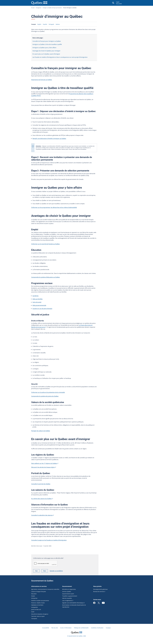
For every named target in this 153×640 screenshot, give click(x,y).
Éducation (34, 593)
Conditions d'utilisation (97, 628)
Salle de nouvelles (67, 598)
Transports (34, 618)
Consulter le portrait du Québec (40, 484)
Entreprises (34, 598)
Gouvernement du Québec (42, 581)
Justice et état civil (36, 609)
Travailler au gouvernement (69, 596)
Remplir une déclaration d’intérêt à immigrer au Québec (49, 138)
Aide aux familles (38, 299)
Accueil (32, 7)
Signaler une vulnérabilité (72, 603)
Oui (37, 571)
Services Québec (66, 591)
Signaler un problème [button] (56, 571)
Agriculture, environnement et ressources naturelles (45, 589)
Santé (32, 611)
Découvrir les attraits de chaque (43, 467)
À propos (108, 628)
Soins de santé (37, 302)
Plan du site (54, 628)
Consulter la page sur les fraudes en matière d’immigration (49, 540)
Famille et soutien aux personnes (40, 600)
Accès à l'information (65, 628)
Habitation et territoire (37, 605)
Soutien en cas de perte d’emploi (42, 308)
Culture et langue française (38, 591)
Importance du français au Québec (41, 80)
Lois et (67, 600)
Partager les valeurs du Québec (40, 431)
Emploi (33, 596)
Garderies (35, 296)
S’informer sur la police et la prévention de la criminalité (48, 392)
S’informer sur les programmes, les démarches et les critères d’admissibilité (54, 207)
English (117, 2)
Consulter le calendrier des (42, 515)
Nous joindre (119, 3)
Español (45, 24)
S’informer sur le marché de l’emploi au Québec (45, 244)
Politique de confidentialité (81, 628)
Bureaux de (98, 591)
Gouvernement (67, 586)
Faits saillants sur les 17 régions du (44, 463)
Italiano (58, 24)
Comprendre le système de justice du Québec (45, 396)
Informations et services (39, 586)
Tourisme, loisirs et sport (38, 616)
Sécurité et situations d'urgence (39, 614)
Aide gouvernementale (39, 305)
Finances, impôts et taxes (38, 603)
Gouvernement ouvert (68, 593)
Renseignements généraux (100, 589)
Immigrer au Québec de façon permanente (52, 7)
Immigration (38, 7)
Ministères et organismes (69, 589)
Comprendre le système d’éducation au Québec (45, 277)
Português (51, 24)
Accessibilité (45, 628)
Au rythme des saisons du (41, 498)
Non (45, 571)
